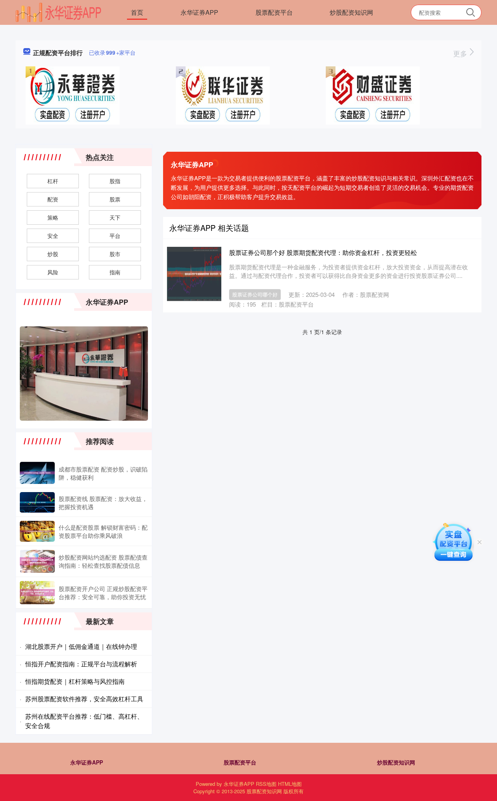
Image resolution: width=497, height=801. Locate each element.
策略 (52, 217)
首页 (137, 12)
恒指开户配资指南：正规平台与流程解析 (81, 663)
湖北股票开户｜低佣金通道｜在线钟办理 (81, 646)
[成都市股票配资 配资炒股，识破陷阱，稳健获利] (37, 473)
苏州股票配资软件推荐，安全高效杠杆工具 (84, 698)
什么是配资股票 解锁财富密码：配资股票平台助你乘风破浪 (103, 531)
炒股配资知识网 (351, 12)
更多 (461, 53)
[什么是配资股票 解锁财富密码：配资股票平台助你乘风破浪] (37, 531)
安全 (52, 235)
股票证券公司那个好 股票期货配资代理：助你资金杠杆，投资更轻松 (323, 252)
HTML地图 (290, 783)
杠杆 (52, 181)
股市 (114, 254)
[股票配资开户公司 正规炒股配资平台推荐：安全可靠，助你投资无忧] (37, 592)
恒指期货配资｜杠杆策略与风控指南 (75, 681)
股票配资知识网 (264, 791)
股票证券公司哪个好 (255, 294)
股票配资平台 (274, 12)
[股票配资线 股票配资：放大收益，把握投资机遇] (37, 502)
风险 (52, 272)
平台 (114, 235)
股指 (114, 181)
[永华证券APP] (58, 12)
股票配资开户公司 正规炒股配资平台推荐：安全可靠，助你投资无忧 (103, 592)
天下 (114, 217)
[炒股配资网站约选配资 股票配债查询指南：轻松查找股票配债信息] (37, 561)
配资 (52, 199)
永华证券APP (199, 12)
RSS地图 (266, 783)
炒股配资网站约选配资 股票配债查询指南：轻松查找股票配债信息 (103, 561)
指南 (114, 272)
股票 (114, 199)
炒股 (52, 254)
